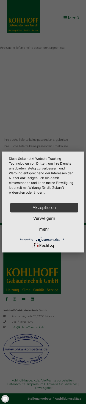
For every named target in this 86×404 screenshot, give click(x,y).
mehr (44, 229)
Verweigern (44, 218)
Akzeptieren (44, 207)
